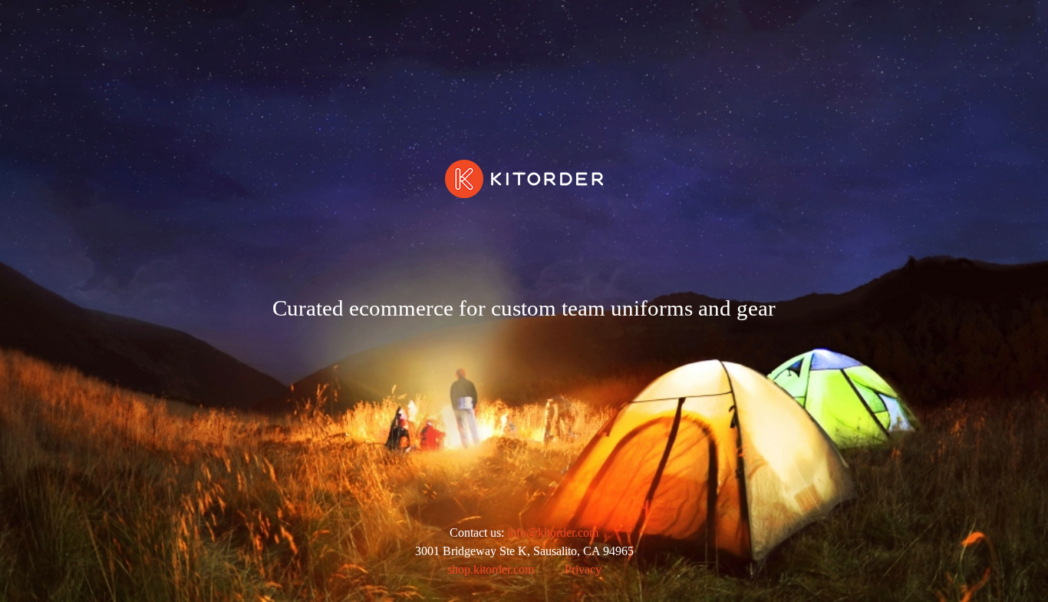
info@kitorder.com (552, 532)
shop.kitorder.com (490, 569)
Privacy (583, 569)
